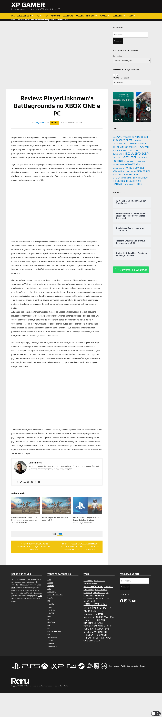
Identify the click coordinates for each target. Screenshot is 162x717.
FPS (48, 601)
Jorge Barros (40, 122)
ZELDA (139, 184)
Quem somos (114, 666)
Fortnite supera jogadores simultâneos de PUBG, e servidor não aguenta (34, 547)
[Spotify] (28, 482)
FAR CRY (116, 157)
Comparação (51, 592)
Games (103, 16)
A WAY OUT (138, 140)
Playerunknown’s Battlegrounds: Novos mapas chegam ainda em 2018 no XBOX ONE (24, 520)
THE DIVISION (119, 181)
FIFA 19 (144, 158)
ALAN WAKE (117, 137)
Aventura (50, 586)
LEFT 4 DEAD (139, 168)
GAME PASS (141, 161)
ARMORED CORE (141, 137)
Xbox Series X (24, 16)
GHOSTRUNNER (118, 165)
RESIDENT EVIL (131, 174)
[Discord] (32, 482)
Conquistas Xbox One (55, 595)
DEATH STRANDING (120, 150)
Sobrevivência (52, 637)
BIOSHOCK (142, 144)
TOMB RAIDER (118, 184)
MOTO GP (141, 171)
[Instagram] (35, 482)
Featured (128, 157)
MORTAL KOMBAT (129, 171)
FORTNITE (119, 160)
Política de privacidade (129, 666)
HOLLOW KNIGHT (118, 168)
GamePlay (68, 16)
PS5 (13, 16)
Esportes (50, 598)
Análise (80, 16)
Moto (49, 616)
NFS (148, 171)
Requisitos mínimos (54, 631)
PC (38, 16)
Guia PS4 (50, 613)
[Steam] (21, 482)
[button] (156, 713)
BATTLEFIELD (130, 143)
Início (13, 20)
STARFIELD (132, 178)
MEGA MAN (117, 171)
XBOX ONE (23, 585)
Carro (49, 589)
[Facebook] (14, 482)
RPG (48, 634)
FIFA (138, 158)
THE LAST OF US (133, 181)
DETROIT (131, 150)
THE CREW (143, 178)
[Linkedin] (24, 482)
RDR (121, 174)
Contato (143, 666)
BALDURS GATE (118, 144)
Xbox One (55, 16)
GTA (141, 165)
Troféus (90, 16)
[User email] (39, 482)
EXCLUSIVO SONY (137, 153)
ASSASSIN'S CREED (123, 140)
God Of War (51, 610)
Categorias (117, 56)
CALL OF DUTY (118, 147)
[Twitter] (17, 482)
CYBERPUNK (134, 147)
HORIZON (129, 168)
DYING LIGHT (118, 154)
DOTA (137, 150)
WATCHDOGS (130, 184)
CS (126, 147)
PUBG (59, 534)
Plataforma (51, 622)
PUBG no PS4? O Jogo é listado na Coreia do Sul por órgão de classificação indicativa (86, 520)
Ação (49, 580)
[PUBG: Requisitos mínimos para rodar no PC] (56, 505)
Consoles (118, 16)
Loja (130, 16)
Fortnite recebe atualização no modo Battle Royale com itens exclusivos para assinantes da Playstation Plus (80, 547)
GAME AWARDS (131, 161)
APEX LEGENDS (128, 137)
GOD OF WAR (131, 164)
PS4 (46, 16)
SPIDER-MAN (119, 177)
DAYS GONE (144, 147)
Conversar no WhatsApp (133, 270)
